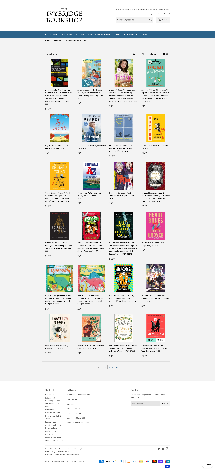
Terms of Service (63, 452)
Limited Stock (50, 422)
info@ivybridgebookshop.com (78, 395)
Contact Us (51, 34)
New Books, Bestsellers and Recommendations (62, 455)
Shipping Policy (79, 449)
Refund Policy (50, 452)
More (145, 34)
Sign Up (165, 403)
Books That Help (51, 431)
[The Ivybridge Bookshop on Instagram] (167, 449)
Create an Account (164, 14)
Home (47, 41)
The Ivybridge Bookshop (59, 461)
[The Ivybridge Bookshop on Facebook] (163, 449)
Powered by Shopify (77, 461)
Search (57, 449)
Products (57, 41)
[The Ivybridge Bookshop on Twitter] (159, 449)
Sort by (135, 54)
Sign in (152, 14)
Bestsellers (130, 34)
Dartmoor (49, 434)
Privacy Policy (67, 449)
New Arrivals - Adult (52, 413)
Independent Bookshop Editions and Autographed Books (90, 34)
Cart (164, 20)
